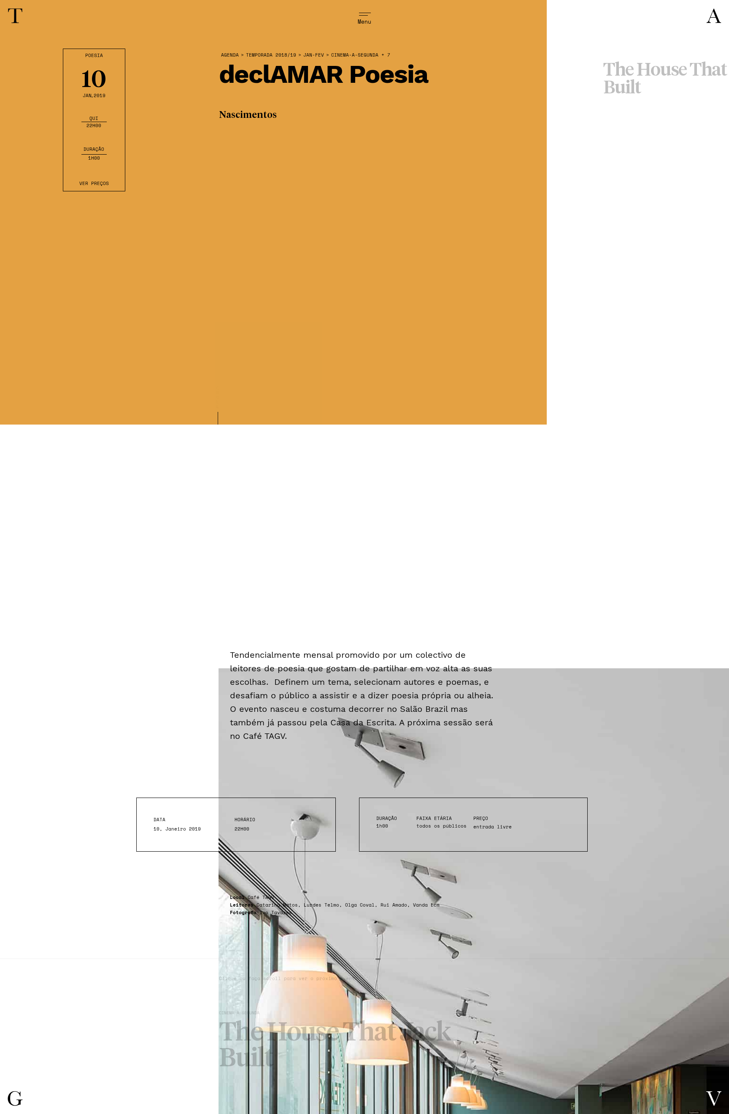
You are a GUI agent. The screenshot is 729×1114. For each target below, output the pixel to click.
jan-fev (313, 55)
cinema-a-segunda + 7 (360, 55)
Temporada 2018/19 (271, 55)
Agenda (230, 55)
